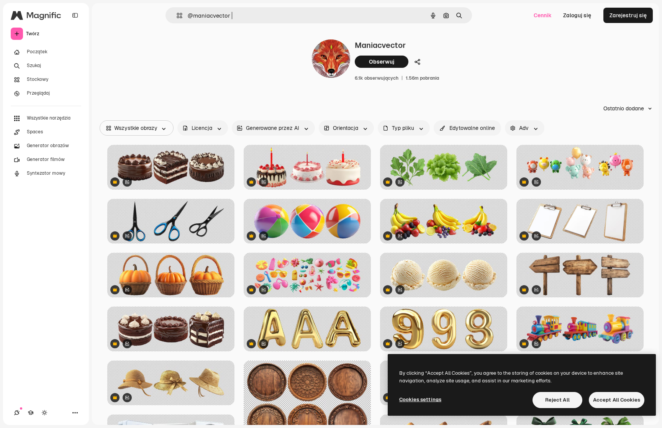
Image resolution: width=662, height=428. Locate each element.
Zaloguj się (577, 15)
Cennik (543, 15)
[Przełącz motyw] (44, 413)
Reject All (557, 400)
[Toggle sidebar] (75, 15)
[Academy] (31, 413)
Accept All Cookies (616, 400)
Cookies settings (420, 399)
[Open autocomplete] (176, 15)
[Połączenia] (17, 413)
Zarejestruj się (628, 15)
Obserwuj (381, 61)
